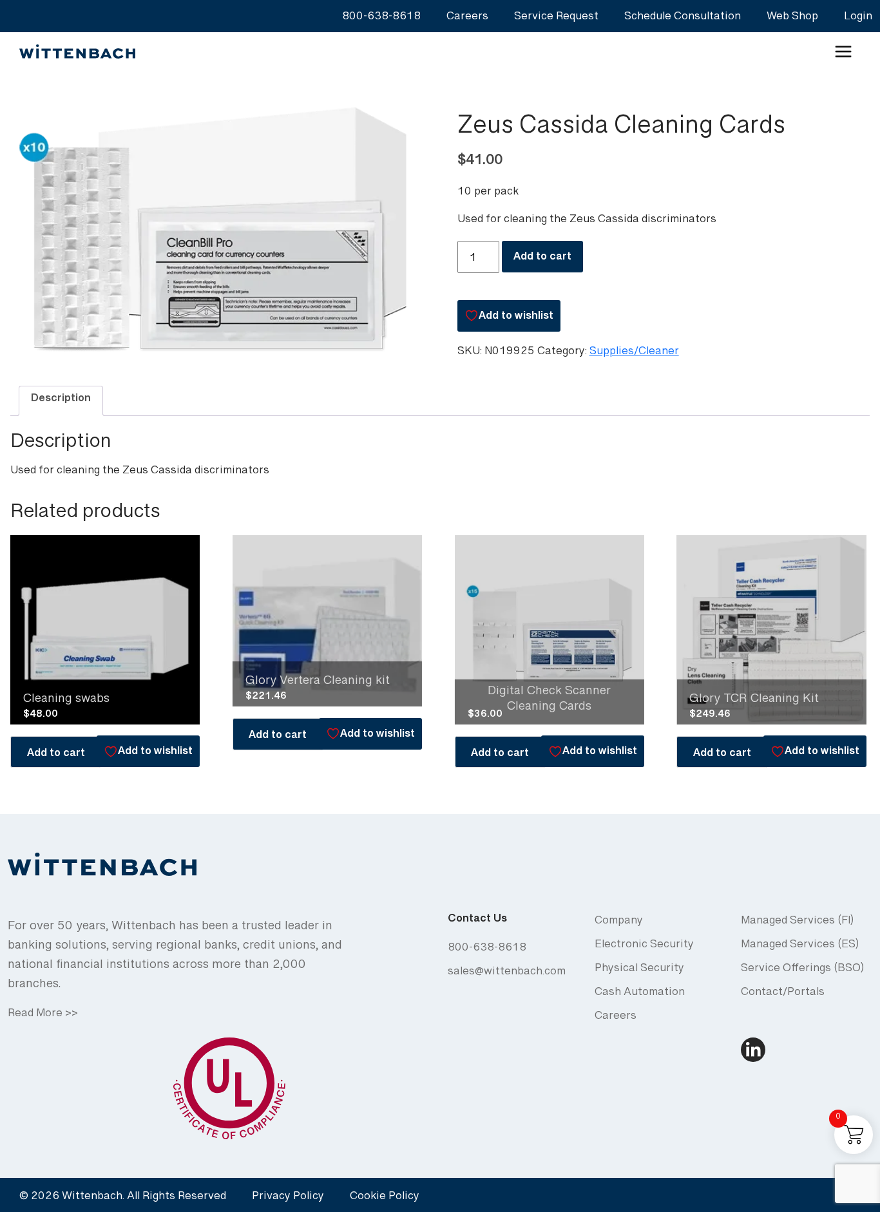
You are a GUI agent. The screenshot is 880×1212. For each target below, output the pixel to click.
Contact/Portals (783, 995)
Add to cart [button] (56, 756)
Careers (467, 19)
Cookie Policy (384, 1199)
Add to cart (542, 259)
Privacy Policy (288, 1199)
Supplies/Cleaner (634, 354)
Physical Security (639, 971)
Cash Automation (640, 995)
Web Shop (792, 19)
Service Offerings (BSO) (802, 971)
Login (858, 19)
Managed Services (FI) (797, 923)
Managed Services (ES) (800, 947)
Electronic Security (644, 947)
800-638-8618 (381, 19)
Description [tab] (61, 401)
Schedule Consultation (682, 19)
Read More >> (43, 1016)
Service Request (556, 19)
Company (619, 923)
